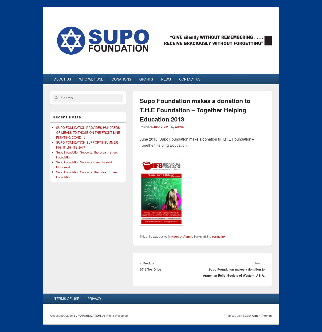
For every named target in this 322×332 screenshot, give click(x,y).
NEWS (166, 79)
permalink (218, 236)
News (175, 236)
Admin (179, 127)
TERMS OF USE (66, 298)
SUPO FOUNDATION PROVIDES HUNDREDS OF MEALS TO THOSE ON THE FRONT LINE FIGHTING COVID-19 (88, 132)
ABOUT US (62, 79)
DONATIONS (121, 79)
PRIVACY (94, 298)
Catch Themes (262, 315)
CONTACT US (189, 79)
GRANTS (146, 79)
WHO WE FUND (91, 79)
